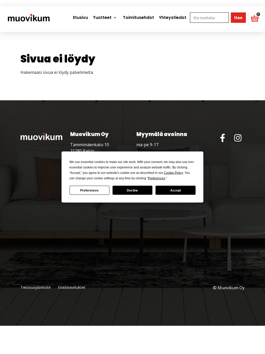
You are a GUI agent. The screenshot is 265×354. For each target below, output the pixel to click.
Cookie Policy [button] (173, 173)
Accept (175, 190)
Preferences (89, 190)
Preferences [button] (156, 178)
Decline (132, 190)
